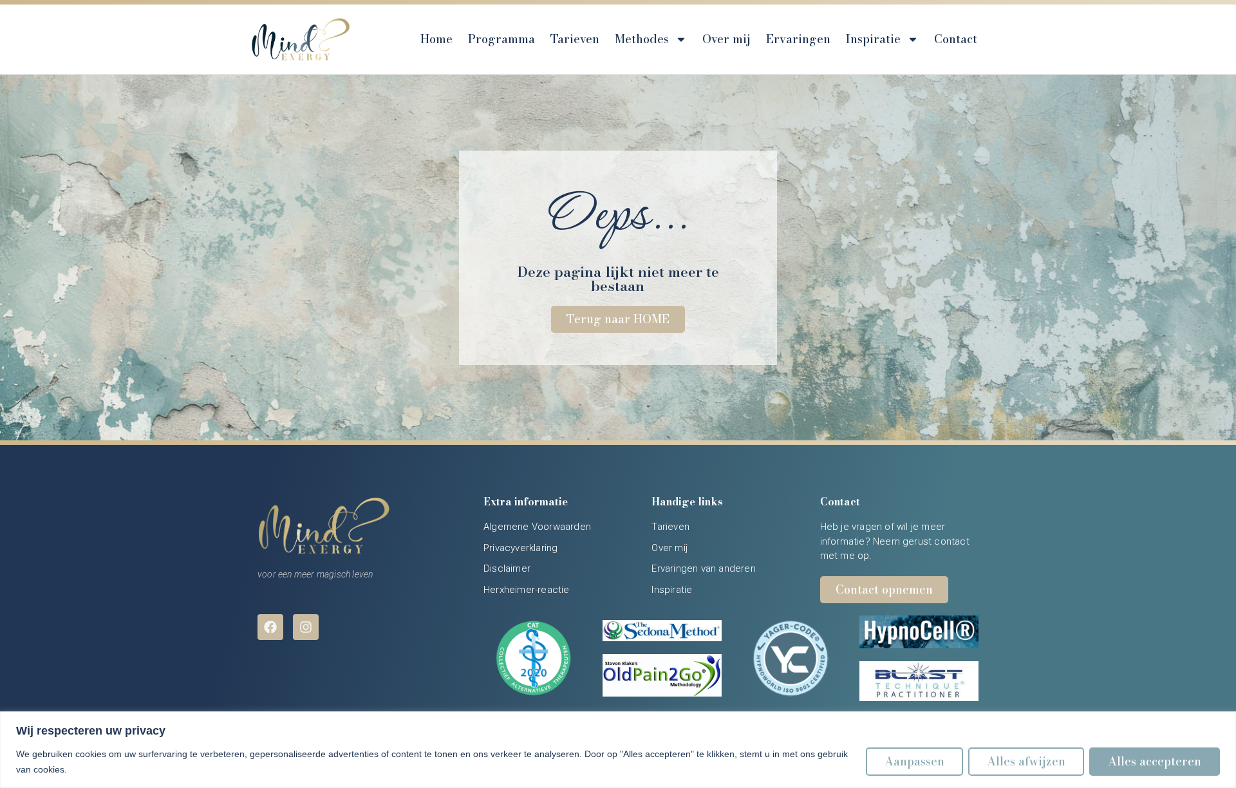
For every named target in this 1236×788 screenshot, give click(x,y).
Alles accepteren (1154, 761)
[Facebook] (270, 627)
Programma (501, 39)
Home (436, 39)
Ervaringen (798, 39)
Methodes (642, 39)
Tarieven (574, 39)
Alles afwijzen (1026, 761)
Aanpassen (914, 761)
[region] (618, 749)
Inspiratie (873, 39)
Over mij (726, 39)
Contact (955, 39)
